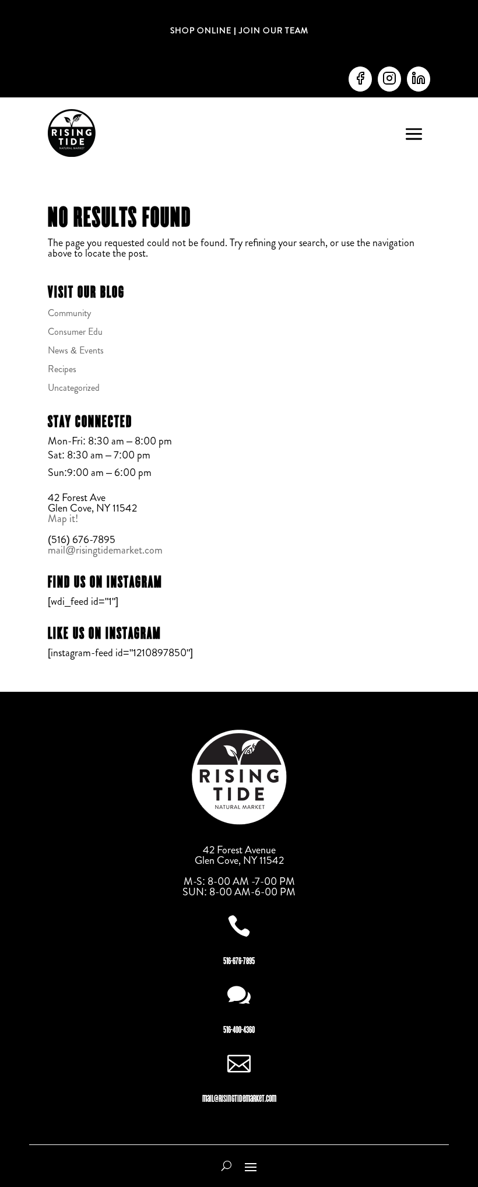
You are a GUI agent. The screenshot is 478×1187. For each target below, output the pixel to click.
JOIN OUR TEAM (272, 30)
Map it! (64, 518)
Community (69, 313)
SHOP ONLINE (200, 30)
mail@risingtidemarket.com (105, 550)
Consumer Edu (75, 331)
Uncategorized (74, 387)
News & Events (76, 350)
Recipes (62, 369)
